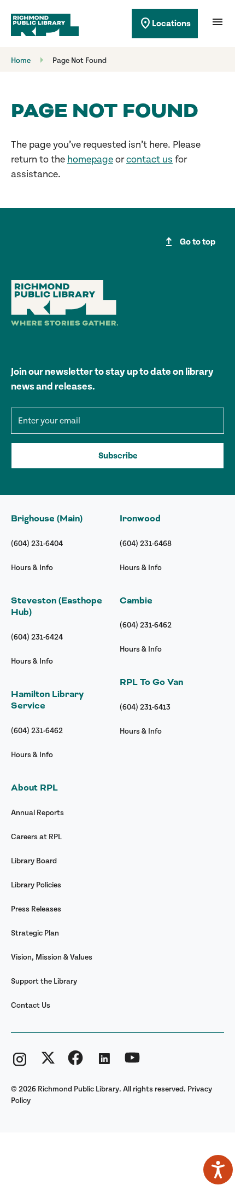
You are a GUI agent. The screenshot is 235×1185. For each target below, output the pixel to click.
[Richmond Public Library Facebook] (75, 1062)
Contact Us (30, 1005)
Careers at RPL (36, 837)
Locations (165, 23)
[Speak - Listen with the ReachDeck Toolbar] (218, 1169)
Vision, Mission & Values (51, 957)
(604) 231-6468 (146, 543)
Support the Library (44, 981)
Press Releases (36, 909)
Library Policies (36, 885)
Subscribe (117, 456)
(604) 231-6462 (37, 731)
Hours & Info (32, 568)
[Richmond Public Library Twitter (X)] (48, 1062)
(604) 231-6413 (145, 707)
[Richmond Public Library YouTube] (132, 1062)
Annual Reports (37, 813)
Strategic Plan (35, 933)
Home (21, 60)
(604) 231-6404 (37, 543)
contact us (149, 159)
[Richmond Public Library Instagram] (19, 1062)
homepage (90, 159)
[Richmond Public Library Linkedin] (103, 1062)
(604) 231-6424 (37, 637)
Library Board (34, 861)
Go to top (188, 241)
